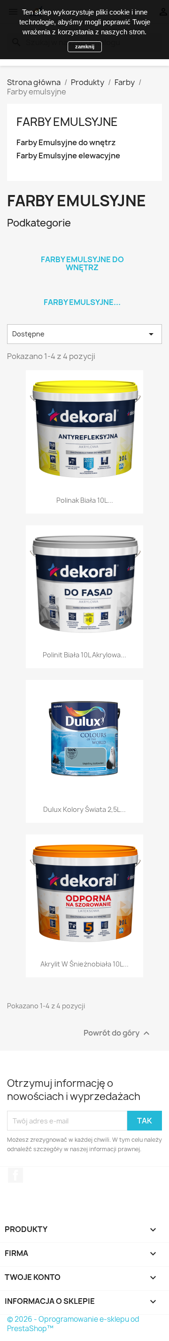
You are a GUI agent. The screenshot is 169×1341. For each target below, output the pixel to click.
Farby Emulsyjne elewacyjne (68, 156)
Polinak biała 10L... (84, 500)
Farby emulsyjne (67, 122)
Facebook (15, 1175)
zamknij (84, 46)
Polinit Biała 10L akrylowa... (84, 654)
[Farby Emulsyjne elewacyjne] (82, 290)
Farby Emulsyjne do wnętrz (66, 143)
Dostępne (84, 334)
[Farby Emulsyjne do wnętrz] (82, 247)
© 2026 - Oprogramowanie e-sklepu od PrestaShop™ (73, 1323)
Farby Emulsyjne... (82, 302)
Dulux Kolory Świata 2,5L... (84, 809)
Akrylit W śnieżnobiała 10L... (84, 963)
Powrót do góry (118, 1033)
